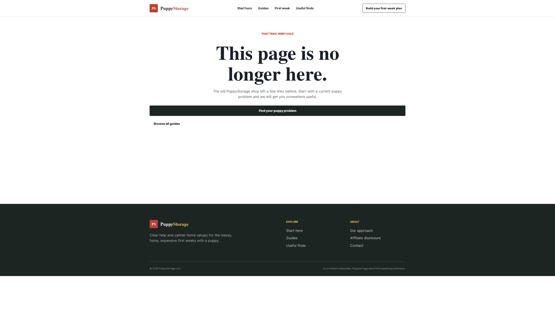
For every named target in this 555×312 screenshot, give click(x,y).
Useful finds (305, 8)
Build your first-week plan (384, 8)
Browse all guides (167, 123)
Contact (356, 245)
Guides (263, 8)
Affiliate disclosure (365, 238)
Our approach (361, 230)
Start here (244, 8)
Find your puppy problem (277, 110)
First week (282, 8)
